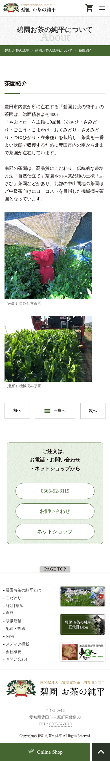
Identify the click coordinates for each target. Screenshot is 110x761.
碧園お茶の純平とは (23, 590)
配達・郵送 (15, 628)
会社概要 (13, 652)
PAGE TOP (55, 569)
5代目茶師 (14, 606)
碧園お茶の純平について (53, 51)
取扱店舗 (13, 621)
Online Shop (50, 752)
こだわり (13, 598)
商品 (10, 613)
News (10, 636)
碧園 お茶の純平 (17, 51)
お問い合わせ (17, 659)
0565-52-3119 (60, 724)
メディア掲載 (17, 644)
